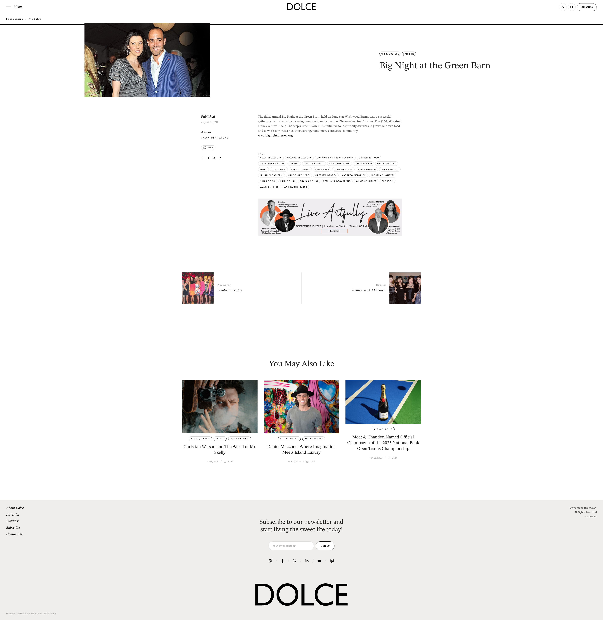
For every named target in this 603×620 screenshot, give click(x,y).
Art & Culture (35, 18)
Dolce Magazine (14, 18)
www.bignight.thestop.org (275, 135)
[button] (14, 7)
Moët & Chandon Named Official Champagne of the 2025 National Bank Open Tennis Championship (383, 443)
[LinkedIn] (220, 158)
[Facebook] (209, 158)
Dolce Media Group (46, 613)
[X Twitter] (214, 158)
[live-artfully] (330, 234)
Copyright (591, 516)
